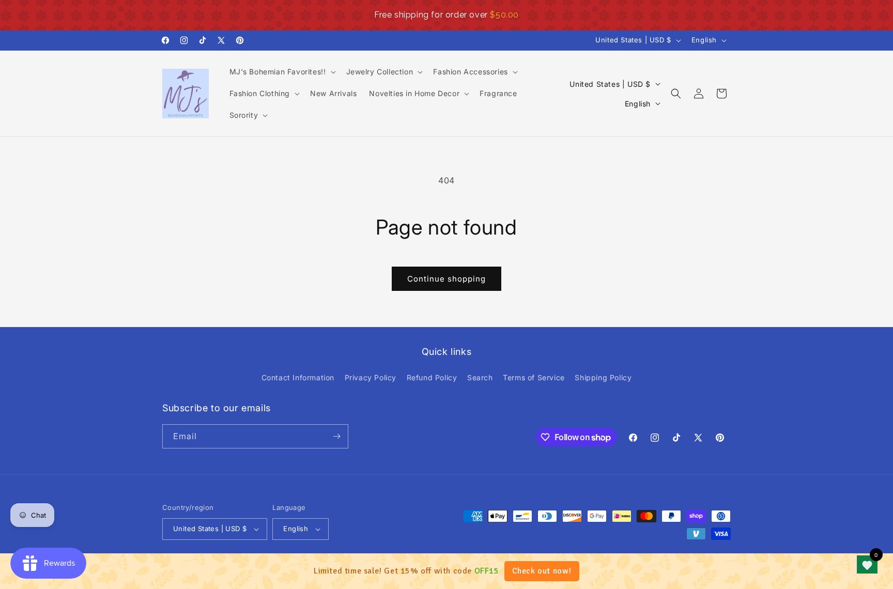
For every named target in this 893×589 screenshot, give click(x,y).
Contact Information (297, 377)
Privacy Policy (370, 377)
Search (480, 377)
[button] (281, 72)
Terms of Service (534, 377)
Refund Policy (432, 377)
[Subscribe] (336, 436)
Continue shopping (446, 279)
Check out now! (542, 571)
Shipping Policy (603, 377)
